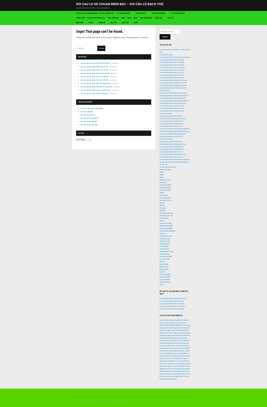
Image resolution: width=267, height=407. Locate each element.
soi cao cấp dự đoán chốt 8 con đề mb (94, 77)
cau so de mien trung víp (170, 323)
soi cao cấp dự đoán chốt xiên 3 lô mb (172, 108)
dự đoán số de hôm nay (182, 356)
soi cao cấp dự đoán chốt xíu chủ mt (171, 136)
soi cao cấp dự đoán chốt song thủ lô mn (173, 154)
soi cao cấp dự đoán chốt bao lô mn (171, 141)
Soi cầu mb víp (141, 13)
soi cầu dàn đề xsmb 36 (179, 371)
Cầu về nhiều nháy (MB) (167, 231)
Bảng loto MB (164, 264)
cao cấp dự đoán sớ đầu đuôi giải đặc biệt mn (174, 162)
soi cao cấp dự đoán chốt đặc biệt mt (171, 121)
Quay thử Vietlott (165, 282)
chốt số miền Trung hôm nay (173, 328)
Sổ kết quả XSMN (165, 190)
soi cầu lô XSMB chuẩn (177, 374)
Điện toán (79, 23)
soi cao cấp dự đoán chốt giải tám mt (172, 124)
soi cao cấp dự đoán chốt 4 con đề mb (172, 60)
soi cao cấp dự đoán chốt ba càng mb (94, 93)
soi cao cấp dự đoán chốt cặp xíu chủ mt (173, 118)
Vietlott (171, 18)
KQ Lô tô (113, 23)
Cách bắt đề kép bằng (178, 330)
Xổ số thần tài (164, 218)
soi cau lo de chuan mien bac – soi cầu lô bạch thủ (120, 4)
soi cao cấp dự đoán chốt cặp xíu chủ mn (173, 144)
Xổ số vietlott (164, 195)
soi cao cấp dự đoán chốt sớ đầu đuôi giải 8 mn (175, 159)
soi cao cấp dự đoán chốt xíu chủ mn (171, 157)
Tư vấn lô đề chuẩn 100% (96, 18)
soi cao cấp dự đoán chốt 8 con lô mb (94, 67)
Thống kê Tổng (164, 254)
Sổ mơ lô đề (80, 18)
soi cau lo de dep (179, 363)
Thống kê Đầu (164, 246)
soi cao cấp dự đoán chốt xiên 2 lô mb (172, 106)
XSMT (136, 18)
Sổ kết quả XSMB (165, 185)
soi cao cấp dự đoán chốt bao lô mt (171, 116)
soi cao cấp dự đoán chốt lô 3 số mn (171, 152)
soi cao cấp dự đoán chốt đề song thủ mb (96, 83)
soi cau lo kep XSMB (177, 366)
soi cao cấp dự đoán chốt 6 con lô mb (172, 72)
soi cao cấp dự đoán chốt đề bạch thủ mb (173, 83)
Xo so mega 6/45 (165, 198)
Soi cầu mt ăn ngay (159, 13)
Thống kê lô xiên (165, 241)
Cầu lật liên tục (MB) (166, 226)
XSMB (123, 18)
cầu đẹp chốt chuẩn (177, 351)
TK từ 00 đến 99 (165, 259)
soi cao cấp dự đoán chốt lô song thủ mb (95, 90)
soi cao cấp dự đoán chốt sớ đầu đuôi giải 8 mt (175, 129)
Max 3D (162, 203)
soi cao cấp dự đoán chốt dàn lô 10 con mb (96, 87)
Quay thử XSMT (165, 279)
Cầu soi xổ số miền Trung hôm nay (173, 346)
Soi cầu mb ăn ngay (124, 13)
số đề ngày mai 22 (177, 376)
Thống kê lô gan (165, 239)
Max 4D (162, 205)
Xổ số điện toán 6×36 (166, 213)
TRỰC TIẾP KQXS (113, 18)
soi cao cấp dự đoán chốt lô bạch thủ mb (95, 63)
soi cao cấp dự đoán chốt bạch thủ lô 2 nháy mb (175, 57)
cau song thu (183, 323)
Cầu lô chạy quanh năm (167, 343)
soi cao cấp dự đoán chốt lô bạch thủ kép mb (174, 95)
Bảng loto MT (164, 267)
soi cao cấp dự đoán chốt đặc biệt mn (172, 147)
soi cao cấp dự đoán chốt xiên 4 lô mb (94, 80)
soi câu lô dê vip (175, 369)
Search (165, 37)
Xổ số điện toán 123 (166, 215)
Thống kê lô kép (165, 244)
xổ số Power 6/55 (165, 200)
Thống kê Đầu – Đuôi (166, 251)
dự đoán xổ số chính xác (167, 358)
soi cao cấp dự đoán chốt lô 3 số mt (171, 126)
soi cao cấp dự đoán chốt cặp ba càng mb (173, 93)
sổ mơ (136, 23)
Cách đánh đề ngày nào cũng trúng (173, 338)
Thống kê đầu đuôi (166, 236)
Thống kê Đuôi (164, 249)
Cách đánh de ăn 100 (176, 333)
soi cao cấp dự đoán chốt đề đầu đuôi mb (173, 85)
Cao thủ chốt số (165, 320)
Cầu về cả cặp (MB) (166, 228)
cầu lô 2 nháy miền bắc (182, 340)
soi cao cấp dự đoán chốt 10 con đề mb (95, 73)
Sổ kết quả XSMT (165, 187)
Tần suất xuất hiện (166, 256)
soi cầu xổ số (167, 376)
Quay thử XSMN (165, 277)
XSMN (129, 18)
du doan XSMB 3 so (183, 353)
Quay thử (125, 23)
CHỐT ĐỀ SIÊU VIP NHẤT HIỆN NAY (171, 325)
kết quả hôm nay (146, 18)
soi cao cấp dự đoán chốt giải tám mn (172, 149)
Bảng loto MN (164, 269)
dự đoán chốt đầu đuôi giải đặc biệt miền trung (175, 131)
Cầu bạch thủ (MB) (166, 223)
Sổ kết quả (159, 18)
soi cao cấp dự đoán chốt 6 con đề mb (94, 70)
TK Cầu (90, 23)
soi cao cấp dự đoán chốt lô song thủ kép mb (174, 101)
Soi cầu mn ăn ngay (178, 13)
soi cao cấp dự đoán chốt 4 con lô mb (172, 70)
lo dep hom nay (174, 361)
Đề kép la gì (172, 379)
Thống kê (102, 23)
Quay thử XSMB (165, 274)
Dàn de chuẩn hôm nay (167, 356)
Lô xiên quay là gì (167, 363)
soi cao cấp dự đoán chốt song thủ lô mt (173, 134)
